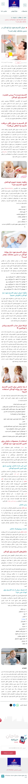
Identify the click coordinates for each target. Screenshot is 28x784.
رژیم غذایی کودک (11, 501)
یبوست (23, 619)
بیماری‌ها (5, 152)
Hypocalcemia (9, 188)
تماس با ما (4, 11)
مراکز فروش (14, 11)
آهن (26, 494)
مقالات (20, 17)
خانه (25, 17)
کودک (14, 17)
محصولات (24, 11)
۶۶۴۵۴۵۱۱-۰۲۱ (10, 770)
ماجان (22, 447)
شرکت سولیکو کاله (9, 775)
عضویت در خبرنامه (8, 753)
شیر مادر (16, 474)
